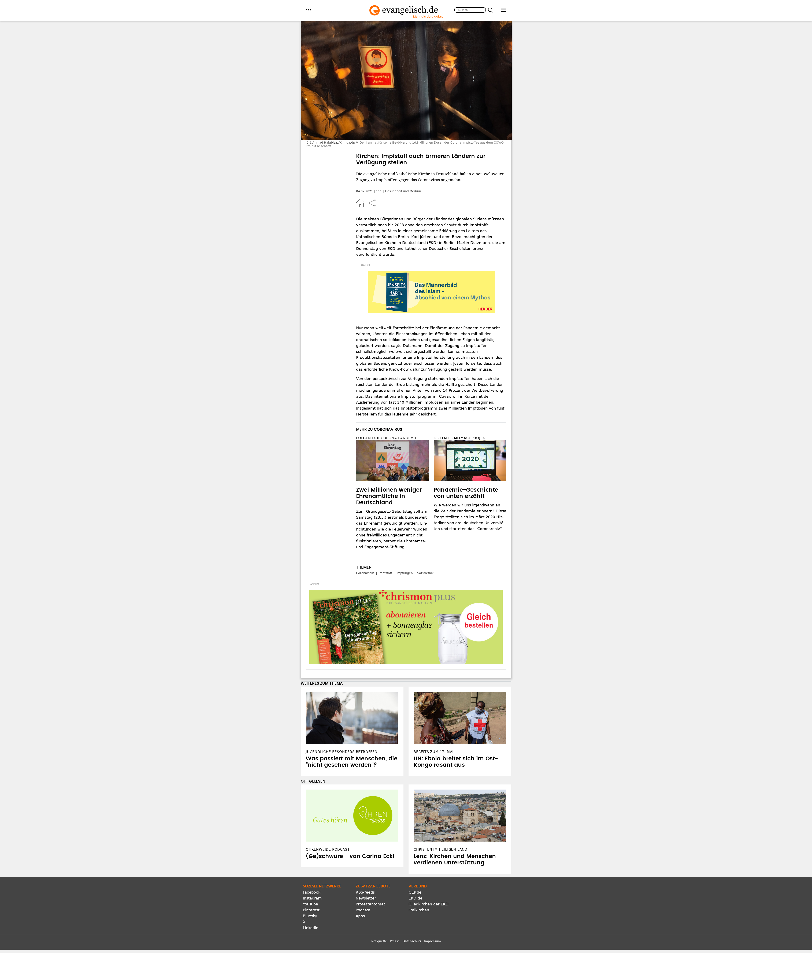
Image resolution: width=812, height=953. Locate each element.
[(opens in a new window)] (431, 292)
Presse (395, 941)
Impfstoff (385, 573)
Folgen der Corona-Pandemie (386, 438)
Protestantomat (370, 904)
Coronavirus (365, 573)
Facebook (311, 892)
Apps (360, 916)
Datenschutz (412, 941)
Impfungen (404, 573)
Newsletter (366, 898)
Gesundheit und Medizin (403, 191)
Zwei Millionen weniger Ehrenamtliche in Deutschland (389, 496)
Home (360, 203)
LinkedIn (310, 928)
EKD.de (415, 898)
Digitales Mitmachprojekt (460, 438)
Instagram (312, 898)
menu (308, 9)
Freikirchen (419, 910)
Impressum (432, 941)
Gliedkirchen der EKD (429, 904)
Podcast (363, 910)
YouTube (310, 904)
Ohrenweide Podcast (328, 849)
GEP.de (415, 892)
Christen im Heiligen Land (440, 849)
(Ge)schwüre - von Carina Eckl (350, 856)
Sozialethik (425, 573)
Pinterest (311, 910)
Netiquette (379, 941)
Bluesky (310, 916)
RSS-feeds (365, 892)
